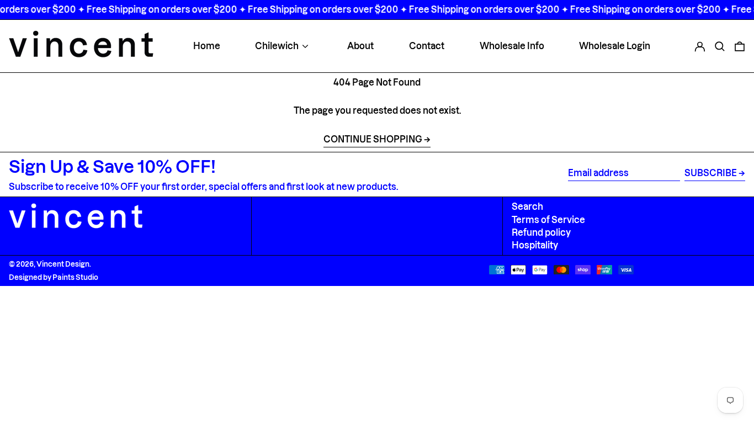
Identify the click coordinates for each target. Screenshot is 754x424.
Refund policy (541, 232)
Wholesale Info (512, 46)
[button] (719, 46)
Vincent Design (62, 264)
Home (206, 46)
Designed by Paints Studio (53, 277)
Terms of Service (548, 220)
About (360, 46)
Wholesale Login (614, 46)
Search (527, 206)
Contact (426, 46)
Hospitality (535, 245)
